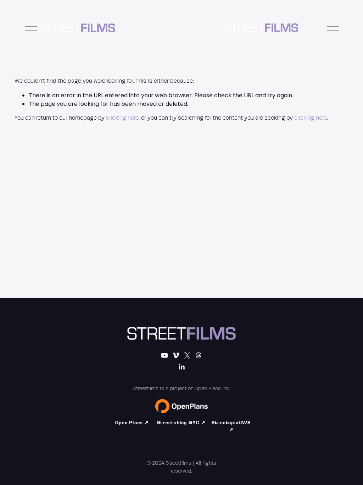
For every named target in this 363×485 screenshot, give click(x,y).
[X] (187, 355)
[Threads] (198, 355)
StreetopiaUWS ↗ (231, 426)
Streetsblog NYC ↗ (181, 422)
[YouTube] (164, 355)
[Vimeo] (175, 355)
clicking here (122, 118)
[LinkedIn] (181, 366)
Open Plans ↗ (132, 422)
